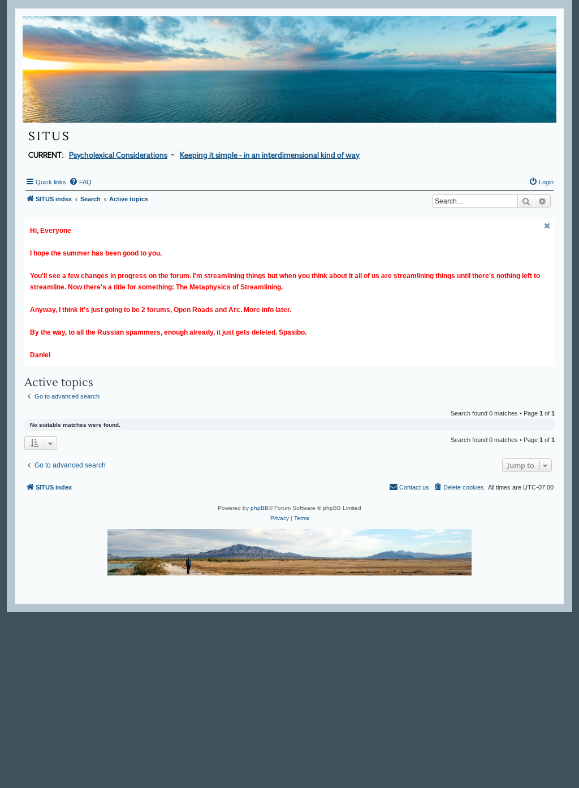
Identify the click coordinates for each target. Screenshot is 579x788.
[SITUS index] (289, 69)
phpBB (259, 508)
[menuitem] (80, 182)
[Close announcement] (547, 226)
